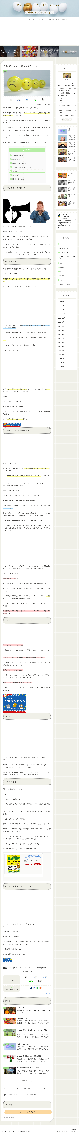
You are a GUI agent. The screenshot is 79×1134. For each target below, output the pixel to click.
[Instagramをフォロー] (34, 987)
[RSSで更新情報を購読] (40, 987)
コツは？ (14, 171)
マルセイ (67, 79)
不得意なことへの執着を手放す (20, 163)
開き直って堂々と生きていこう (20, 179)
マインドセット (24, 967)
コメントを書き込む (28, 1112)
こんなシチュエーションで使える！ (21, 167)
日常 (6, 967)
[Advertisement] (39, 34)
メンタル (32, 967)
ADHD (11, 967)
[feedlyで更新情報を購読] (37, 987)
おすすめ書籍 (15, 175)
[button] (43, 99)
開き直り (45, 967)
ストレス (17, 967)
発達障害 (39, 967)
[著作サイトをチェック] (31, 987)
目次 (26, 150)
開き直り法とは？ (17, 159)
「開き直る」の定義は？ (18, 155)
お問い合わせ (74, 1129)
